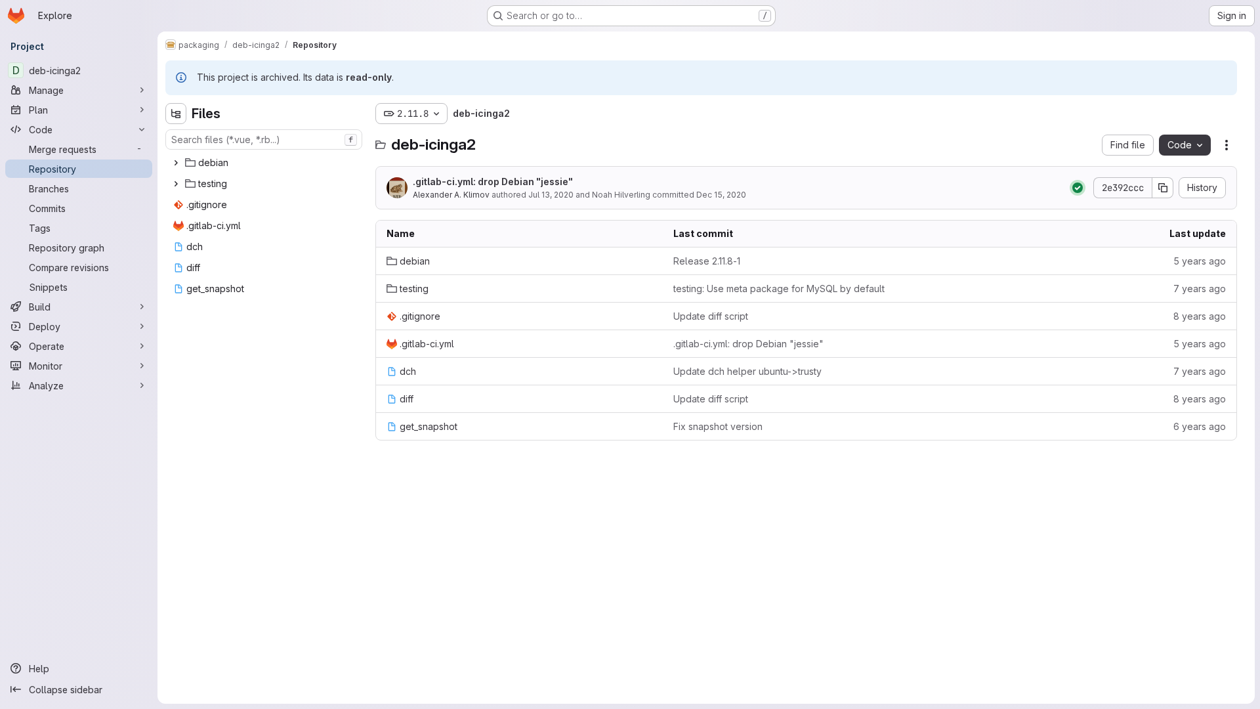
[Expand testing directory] (176, 184)
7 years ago (1199, 288)
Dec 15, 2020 (721, 195)
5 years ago (1199, 261)
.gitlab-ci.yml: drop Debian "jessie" (493, 181)
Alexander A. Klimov (451, 195)
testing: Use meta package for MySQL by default (779, 288)
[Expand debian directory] (176, 163)
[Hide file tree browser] (175, 113)
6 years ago (1199, 426)
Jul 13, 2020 (551, 195)
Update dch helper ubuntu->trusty (747, 371)
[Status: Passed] (1077, 188)
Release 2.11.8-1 (706, 261)
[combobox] (263, 139)
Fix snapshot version (718, 426)
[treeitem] (265, 162)
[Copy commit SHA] (1162, 187)
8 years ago (1199, 316)
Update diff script (710, 316)
